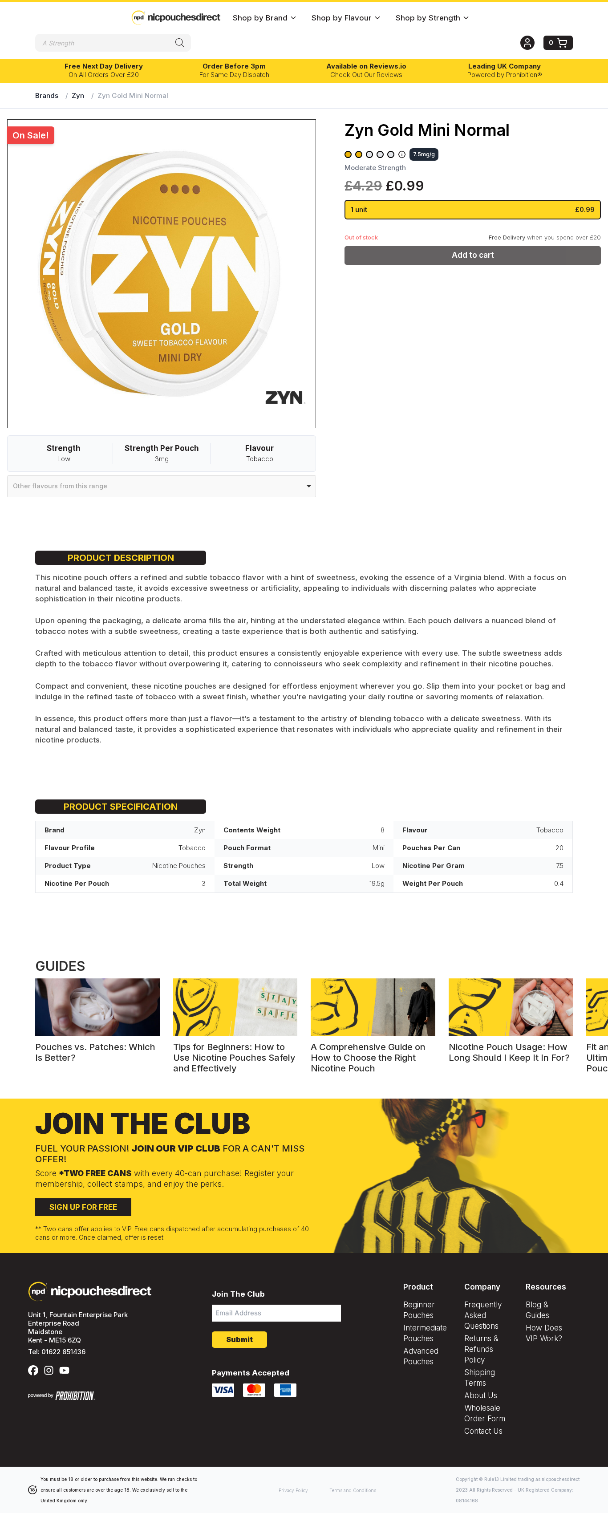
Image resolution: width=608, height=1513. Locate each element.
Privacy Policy (293, 1490)
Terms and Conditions (352, 1490)
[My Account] (531, 43)
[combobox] (161, 486)
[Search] (180, 43)
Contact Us (483, 1431)
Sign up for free (83, 1207)
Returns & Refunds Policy (481, 1349)
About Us (480, 1395)
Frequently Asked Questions (483, 1315)
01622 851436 (63, 1351)
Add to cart (473, 255)
